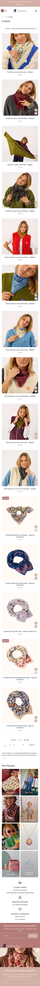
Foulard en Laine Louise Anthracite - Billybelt (20, 211)
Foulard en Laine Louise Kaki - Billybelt (20, 165)
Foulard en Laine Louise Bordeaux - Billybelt (20, 118)
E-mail (6, 935)
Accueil (4, 17)
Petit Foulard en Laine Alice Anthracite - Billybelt (20, 489)
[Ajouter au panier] (35, 67)
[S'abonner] (35, 982)
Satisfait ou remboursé (20, 914)
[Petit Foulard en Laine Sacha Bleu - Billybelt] (20, 283)
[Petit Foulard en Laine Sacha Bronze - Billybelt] (20, 236)
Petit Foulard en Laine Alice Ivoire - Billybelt (20, 350)
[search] (6, 10)
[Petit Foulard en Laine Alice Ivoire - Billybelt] (20, 329)
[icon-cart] (36, 10)
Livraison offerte (20, 887)
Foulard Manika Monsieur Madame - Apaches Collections (20, 536)
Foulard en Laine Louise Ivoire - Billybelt (20, 72)
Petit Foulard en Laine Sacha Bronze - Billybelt (20, 257)
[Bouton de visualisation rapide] (35, 63)
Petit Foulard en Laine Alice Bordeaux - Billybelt (20, 396)
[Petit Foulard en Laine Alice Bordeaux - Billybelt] (20, 375)
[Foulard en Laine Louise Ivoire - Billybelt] (20, 51)
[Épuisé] (35, 530)
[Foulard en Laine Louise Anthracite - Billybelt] (20, 190)
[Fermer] (38, 950)
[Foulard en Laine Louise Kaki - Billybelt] (20, 144)
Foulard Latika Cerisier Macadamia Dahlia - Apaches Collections (20, 678)
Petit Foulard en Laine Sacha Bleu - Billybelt (20, 303)
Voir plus (4, 758)
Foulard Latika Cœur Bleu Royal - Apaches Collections (20, 726)
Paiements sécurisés (20, 902)
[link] (29, 864)
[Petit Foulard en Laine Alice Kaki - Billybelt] (20, 422)
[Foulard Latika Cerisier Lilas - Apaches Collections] (20, 611)
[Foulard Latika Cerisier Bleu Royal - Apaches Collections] (20, 562)
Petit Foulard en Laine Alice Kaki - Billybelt (20, 442)
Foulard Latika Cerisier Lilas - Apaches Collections (20, 631)
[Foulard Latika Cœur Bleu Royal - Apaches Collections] (20, 705)
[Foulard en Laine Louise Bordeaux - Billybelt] (20, 98)
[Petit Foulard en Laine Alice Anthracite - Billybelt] (20, 468)
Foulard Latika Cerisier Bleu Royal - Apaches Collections (20, 584)
